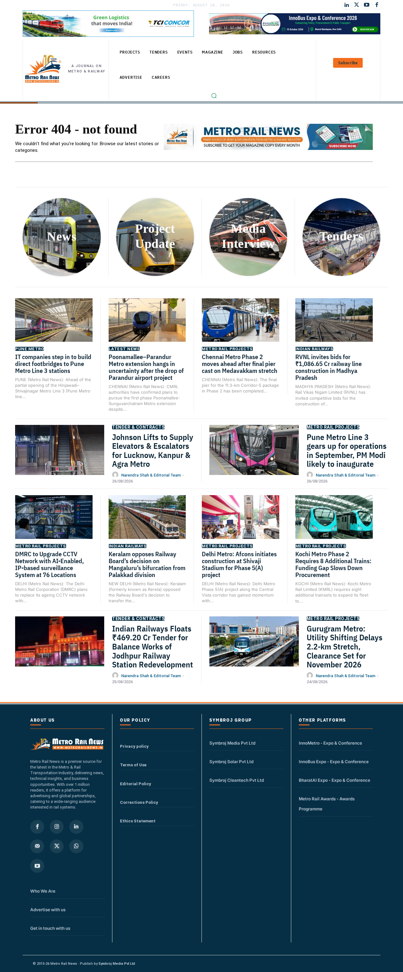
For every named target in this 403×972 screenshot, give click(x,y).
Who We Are (42, 891)
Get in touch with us (50, 928)
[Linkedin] (76, 827)
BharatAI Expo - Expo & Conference (334, 780)
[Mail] (37, 846)
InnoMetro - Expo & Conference (330, 743)
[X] (57, 846)
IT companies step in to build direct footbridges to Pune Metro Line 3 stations (53, 363)
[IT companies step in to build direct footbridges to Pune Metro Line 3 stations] (54, 325)
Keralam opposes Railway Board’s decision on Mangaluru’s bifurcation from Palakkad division (147, 564)
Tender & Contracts (138, 427)
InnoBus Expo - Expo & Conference (334, 761)
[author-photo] (116, 475)
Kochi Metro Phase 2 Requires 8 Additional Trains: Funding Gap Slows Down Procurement (333, 564)
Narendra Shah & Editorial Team (151, 475)
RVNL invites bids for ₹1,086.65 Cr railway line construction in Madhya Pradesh (328, 367)
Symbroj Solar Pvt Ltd (231, 761)
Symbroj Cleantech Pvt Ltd (236, 780)
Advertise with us (47, 909)
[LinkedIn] (346, 5)
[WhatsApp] (76, 846)
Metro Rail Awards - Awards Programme (327, 803)
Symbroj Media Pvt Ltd (232, 743)
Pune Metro (29, 349)
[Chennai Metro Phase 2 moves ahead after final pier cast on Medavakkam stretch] (240, 325)
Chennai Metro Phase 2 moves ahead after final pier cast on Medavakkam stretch (239, 363)
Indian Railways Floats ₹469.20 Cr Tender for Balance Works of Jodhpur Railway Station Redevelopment (152, 646)
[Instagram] (57, 827)
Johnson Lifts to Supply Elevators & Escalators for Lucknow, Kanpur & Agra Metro (152, 450)
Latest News (124, 349)
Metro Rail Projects (227, 349)
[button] (214, 95)
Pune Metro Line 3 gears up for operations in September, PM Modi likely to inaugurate (347, 450)
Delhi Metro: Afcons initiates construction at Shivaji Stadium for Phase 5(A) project (239, 564)
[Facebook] (376, 5)
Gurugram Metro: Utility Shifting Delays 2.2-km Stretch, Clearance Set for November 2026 (345, 646)
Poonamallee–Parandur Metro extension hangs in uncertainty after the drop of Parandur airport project (147, 367)
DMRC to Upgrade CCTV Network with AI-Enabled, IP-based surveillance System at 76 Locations (49, 564)
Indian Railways (314, 349)
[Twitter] (356, 5)
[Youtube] (366, 5)
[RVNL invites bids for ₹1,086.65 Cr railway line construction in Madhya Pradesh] (334, 325)
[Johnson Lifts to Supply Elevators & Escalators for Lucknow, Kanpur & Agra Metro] (59, 456)
